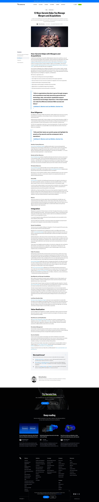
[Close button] (81, 1)
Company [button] (57, 4)
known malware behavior (43, 344)
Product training (72, 473)
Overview (26, 460)
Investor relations (62, 463)
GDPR (40, 320)
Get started (45, 403)
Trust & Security (61, 465)
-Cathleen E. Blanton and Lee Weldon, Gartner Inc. (48, 106)
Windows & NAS (50, 462)
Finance (37, 473)
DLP (25, 472)
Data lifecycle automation (40, 470)
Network (48, 468)
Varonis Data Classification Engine (37, 146)
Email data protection (28, 484)
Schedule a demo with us (39, 359)
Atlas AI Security (27, 474)
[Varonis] (21, 4)
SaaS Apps (49, 463)
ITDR (25, 479)
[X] (77, 494)
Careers (60, 462)
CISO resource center (73, 470)
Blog (46, 9)
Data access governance (28, 471)
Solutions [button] (40, 4)
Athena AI (26, 489)
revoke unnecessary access (42, 270)
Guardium (60, 487)
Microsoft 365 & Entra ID (51, 460)
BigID (59, 482)
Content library (72, 468)
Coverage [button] (46, 4)
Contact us (60, 470)
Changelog (26, 490)
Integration (19, 60)
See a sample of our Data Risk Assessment (42, 362)
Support (71, 462)
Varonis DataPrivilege (35, 261)
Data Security (51, 9)
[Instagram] (79, 494)
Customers (52, 4)
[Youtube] (75, 494)
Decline (52, 496)
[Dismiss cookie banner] (69, 491)
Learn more (60, 1)
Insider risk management (40, 460)
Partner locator (61, 475)
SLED (37, 478)
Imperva (60, 489)
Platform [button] (35, 4)
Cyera (60, 485)
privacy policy (59, 493)
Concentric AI (61, 484)
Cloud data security (39, 468)
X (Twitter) (50, 366)
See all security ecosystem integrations (51, 473)
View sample (53, 403)
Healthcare (38, 475)
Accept (46, 496)
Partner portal (61, 476)
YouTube (44, 366)
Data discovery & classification (27, 463)
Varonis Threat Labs (73, 475)
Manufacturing (38, 476)
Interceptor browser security (29, 482)
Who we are (61, 460)
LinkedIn (41, 366)
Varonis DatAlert (34, 180)
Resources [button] (63, 4)
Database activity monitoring (27, 467)
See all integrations (50, 470)
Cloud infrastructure (50, 465)
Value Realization (20, 62)
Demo (80, 4)
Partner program (61, 473)
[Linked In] (73, 494)
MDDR (25, 485)
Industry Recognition (62, 468)
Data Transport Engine (35, 284)
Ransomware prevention (40, 462)
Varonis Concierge (27, 487)
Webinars (71, 465)
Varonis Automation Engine (38, 267)
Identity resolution (27, 476)
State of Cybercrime (73, 463)
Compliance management (40, 463)
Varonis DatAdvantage (35, 156)
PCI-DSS (48, 320)
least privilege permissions (56, 169)
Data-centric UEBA (27, 469)
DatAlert (32, 345)
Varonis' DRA (44, 363)
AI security (37, 465)
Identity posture (27, 477)
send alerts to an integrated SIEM (46, 345)
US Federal (38, 480)
